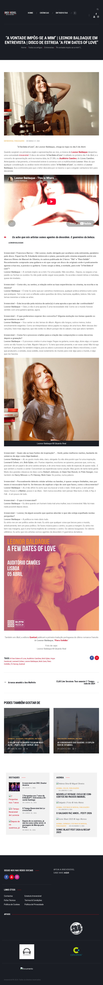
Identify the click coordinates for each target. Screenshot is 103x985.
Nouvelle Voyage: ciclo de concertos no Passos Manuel (74, 795)
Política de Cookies (12, 904)
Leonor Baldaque (79, 152)
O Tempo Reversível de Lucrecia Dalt (33, 809)
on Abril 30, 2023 (14, 749)
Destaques (20, 739)
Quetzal (33, 637)
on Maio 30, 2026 (29, 830)
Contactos (8, 896)
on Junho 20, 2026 (29, 813)
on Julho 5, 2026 (29, 788)
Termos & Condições (33, 900)
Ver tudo (38, 739)
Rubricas (71, 739)
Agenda (59, 788)
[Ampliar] (95, 539)
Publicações (19, 141)
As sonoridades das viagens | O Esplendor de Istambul (76, 744)
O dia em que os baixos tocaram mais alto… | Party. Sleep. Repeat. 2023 (25, 744)
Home (23, 47)
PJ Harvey (14, 664)
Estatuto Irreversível (33, 896)
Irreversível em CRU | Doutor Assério (34, 784)
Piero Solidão (61, 640)
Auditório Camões (68, 158)
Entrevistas (49, 47)
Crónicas (11, 739)
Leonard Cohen (18, 661)
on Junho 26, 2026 (29, 803)
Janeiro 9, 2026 (65, 790)
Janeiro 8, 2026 (65, 809)
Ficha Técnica (9, 900)
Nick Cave (42, 661)
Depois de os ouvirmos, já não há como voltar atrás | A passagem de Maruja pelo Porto (34, 824)
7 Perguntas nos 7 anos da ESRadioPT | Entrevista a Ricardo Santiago (34, 798)
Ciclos (65, 788)
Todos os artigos (35, 47)
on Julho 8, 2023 (64, 749)
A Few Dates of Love (18, 658)
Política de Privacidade (34, 904)
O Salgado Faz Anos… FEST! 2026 (74, 813)
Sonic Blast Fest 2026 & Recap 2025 (73, 830)
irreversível (24, 155)
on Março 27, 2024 (33, 141)
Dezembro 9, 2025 (76, 826)
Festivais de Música (70, 807)
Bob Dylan (46, 658)
